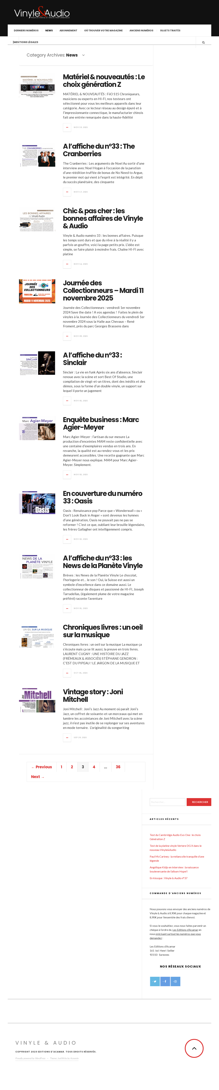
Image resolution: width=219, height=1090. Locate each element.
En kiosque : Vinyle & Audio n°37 (168, 878)
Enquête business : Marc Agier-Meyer (101, 423)
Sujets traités (170, 30)
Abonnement (68, 30)
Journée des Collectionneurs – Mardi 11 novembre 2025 (103, 290)
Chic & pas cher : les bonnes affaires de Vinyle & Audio (103, 218)
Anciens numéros (141, 30)
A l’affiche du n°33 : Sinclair (92, 358)
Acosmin (74, 1058)
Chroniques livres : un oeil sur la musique (103, 631)
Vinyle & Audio (46, 1042)
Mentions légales (26, 42)
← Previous (41, 767)
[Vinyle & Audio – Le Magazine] (42, 12)
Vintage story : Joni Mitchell (93, 695)
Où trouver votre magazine (103, 30)
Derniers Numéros (26, 30)
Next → (38, 776)
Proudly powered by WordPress (30, 1058)
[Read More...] (67, 127)
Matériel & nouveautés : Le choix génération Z (104, 80)
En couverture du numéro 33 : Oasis (102, 497)
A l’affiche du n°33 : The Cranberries (99, 150)
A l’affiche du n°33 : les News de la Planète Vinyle (103, 561)
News (49, 30)
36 (118, 767)
